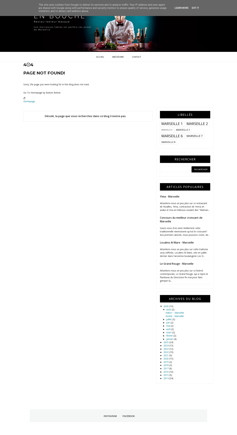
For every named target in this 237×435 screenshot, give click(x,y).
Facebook (129, 416)
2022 (166, 352)
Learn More (181, 8)
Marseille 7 (195, 136)
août (169, 309)
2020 (166, 358)
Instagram (110, 416)
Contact (136, 56)
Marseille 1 (172, 123)
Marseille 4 (166, 130)
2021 (166, 355)
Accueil (100, 56)
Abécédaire (118, 56)
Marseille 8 (168, 142)
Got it (195, 8)
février (169, 335)
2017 (166, 368)
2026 (166, 306)
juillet (169, 319)
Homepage (29, 101)
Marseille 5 (183, 129)
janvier (170, 339)
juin (168, 322)
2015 (166, 375)
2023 (166, 348)
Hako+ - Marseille (175, 312)
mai (168, 325)
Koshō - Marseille (175, 316)
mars (169, 332)
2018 (166, 365)
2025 (166, 342)
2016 (166, 371)
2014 (166, 378)
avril (168, 329)
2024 (166, 345)
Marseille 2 (197, 123)
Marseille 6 (172, 135)
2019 (166, 361)
